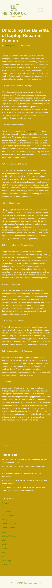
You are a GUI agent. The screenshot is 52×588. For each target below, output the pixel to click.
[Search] (47, 445)
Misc (4, 540)
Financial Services (9, 524)
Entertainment (7, 515)
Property (5, 548)
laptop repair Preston (34, 131)
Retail (4, 552)
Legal (4, 532)
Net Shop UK (9, 46)
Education (6, 511)
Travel (4, 565)
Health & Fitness (8, 528)
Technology (6, 561)
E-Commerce (7, 507)
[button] (40, 10)
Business (5, 503)
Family (4, 520)
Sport (4, 556)
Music (4, 544)
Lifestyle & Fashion (9, 536)
